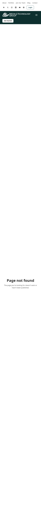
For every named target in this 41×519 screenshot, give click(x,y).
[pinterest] (23, 7)
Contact (34, 3)
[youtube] (19, 7)
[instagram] (11, 7)
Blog (28, 3)
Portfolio (11, 3)
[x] (7, 7)
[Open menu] (36, 15)
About (4, 3)
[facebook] (3, 7)
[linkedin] (15, 7)
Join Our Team (20, 3)
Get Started (8, 21)
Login (30, 7)
